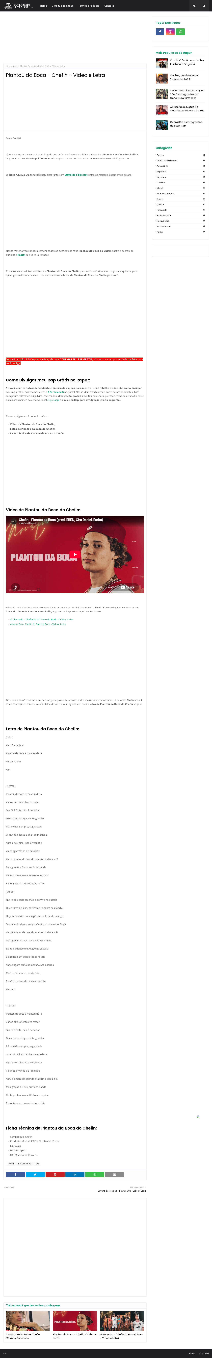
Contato (204, 1353)
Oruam (181, 204)
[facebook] (160, 31)
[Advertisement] (75, 40)
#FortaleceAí (56, 392)
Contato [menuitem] (109, 5)
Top (37, 1163)
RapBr (21, 254)
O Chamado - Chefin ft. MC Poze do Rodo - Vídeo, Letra (41, 619)
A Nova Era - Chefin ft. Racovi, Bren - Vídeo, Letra (38, 624)
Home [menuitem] (43, 5)
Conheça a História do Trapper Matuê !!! (184, 77)
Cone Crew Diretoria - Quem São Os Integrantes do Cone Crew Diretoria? (187, 94)
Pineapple (181, 209)
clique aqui (53, 400)
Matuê (181, 187)
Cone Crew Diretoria (181, 160)
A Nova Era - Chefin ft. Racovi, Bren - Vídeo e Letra (121, 1336)
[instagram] (170, 31)
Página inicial (12, 66)
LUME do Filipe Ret (76, 174)
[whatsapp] (180, 31)
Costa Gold (181, 166)
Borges (181, 155)
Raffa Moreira (181, 215)
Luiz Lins (181, 182)
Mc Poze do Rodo (181, 193)
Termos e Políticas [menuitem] (88, 5)
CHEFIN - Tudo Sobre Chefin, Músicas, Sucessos (23, 1336)
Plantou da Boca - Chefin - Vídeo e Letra (74, 1336)
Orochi (181, 198)
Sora (4, 1353)
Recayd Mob (181, 220)
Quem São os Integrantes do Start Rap (186, 124)
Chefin (23, 66)
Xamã (181, 231)
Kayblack (181, 177)
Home (192, 1353)
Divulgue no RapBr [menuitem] (62, 5)
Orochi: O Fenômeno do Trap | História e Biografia (187, 62)
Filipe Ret (181, 171)
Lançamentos (24, 1163)
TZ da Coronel (181, 226)
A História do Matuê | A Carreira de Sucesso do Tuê (187, 108)
